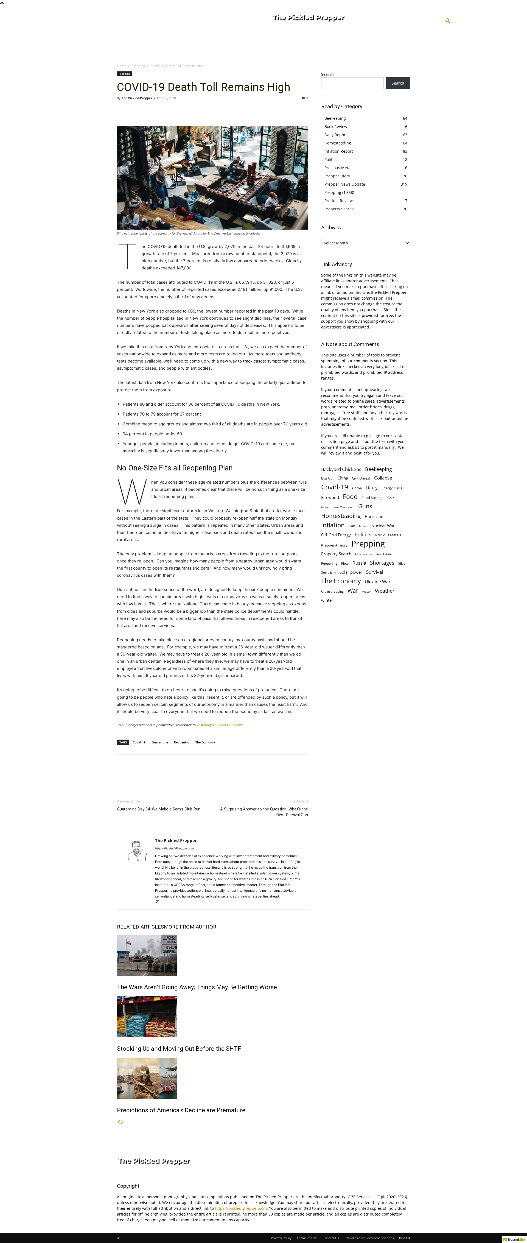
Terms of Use (307, 1238)
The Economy (205, 742)
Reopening (181, 742)
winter (327, 600)
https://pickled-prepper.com (241, 1208)
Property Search (339, 208)
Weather (384, 591)
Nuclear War (383, 525)
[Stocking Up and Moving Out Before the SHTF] (212, 1016)
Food (350, 497)
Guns (365, 506)
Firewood (330, 497)
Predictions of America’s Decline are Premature (181, 1110)
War (352, 590)
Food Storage (372, 497)
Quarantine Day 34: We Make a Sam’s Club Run (158, 809)
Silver (402, 563)
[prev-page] (119, 1122)
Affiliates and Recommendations (369, 1238)
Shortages (382, 562)
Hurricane (374, 516)
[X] (135, 110)
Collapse (383, 478)
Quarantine (160, 742)
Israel (363, 526)
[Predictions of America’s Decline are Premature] (212, 1078)
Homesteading (337, 143)
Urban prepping (332, 591)
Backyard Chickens (341, 469)
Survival (374, 572)
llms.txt (404, 1238)
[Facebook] (122, 110)
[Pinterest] (147, 110)
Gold (390, 497)
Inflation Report (338, 151)
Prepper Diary (337, 176)
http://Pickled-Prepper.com (174, 848)
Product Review (338, 200)
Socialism (328, 572)
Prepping (138, 65)
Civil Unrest (361, 478)
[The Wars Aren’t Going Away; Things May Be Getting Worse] (212, 955)
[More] (173, 110)
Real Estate (384, 554)
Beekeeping (335, 118)
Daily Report (335, 134)
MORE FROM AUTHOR (190, 927)
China (342, 478)
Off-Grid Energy (336, 534)
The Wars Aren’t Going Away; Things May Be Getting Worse (197, 987)
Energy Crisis (392, 488)
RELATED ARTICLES (140, 927)
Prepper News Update (344, 184)
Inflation (333, 525)
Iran (352, 525)
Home (121, 65)
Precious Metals (339, 167)
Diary (372, 487)
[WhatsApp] (160, 110)
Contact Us (331, 1238)
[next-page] (123, 1122)
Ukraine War (378, 582)
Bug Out (327, 478)
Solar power (351, 572)
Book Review (335, 126)
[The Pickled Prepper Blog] (330, 18)
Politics (330, 159)
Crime (357, 488)
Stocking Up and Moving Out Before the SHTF (179, 1048)
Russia (359, 563)
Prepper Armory (334, 545)
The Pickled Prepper (137, 98)
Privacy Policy (281, 1238)
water (366, 591)
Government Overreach (337, 507)
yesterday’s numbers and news (220, 725)
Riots (345, 563)
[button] (448, 21)
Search (327, 74)
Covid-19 (139, 742)
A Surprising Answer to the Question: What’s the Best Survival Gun (264, 812)
